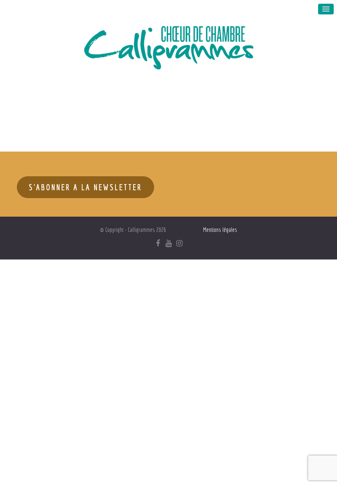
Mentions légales (220, 230)
